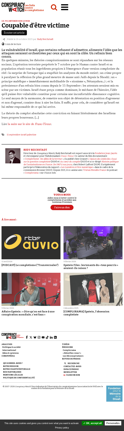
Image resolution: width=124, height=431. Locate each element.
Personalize (113, 423)
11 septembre (13, 134)
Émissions (67, 347)
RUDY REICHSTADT (35, 149)
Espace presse (71, 369)
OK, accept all (93, 423)
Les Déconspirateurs (73, 356)
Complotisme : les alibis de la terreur (43, 159)
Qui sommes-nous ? (13, 363)
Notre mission (10, 366)
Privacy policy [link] (62, 427)
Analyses (7, 344)
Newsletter (70, 372)
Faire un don (73, 375)
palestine (31, 134)
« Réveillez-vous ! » (72, 353)
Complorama (31, 173)
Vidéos (65, 344)
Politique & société (11, 347)
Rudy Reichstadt (45, 39)
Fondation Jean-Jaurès (106, 153)
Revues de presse (71, 359)
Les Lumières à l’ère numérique (77, 167)
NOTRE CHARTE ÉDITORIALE (16, 369)
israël (23, 134)
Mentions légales (13, 375)
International (9, 350)
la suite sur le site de (29, 124)
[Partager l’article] (4, 39)
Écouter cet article (14, 32)
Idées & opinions (10, 353)
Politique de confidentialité (19, 378)
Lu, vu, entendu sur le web (16, 21)
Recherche (73, 363)
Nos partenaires (12, 372)
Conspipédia (8, 356)
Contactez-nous (72, 366)
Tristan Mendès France (95, 170)
